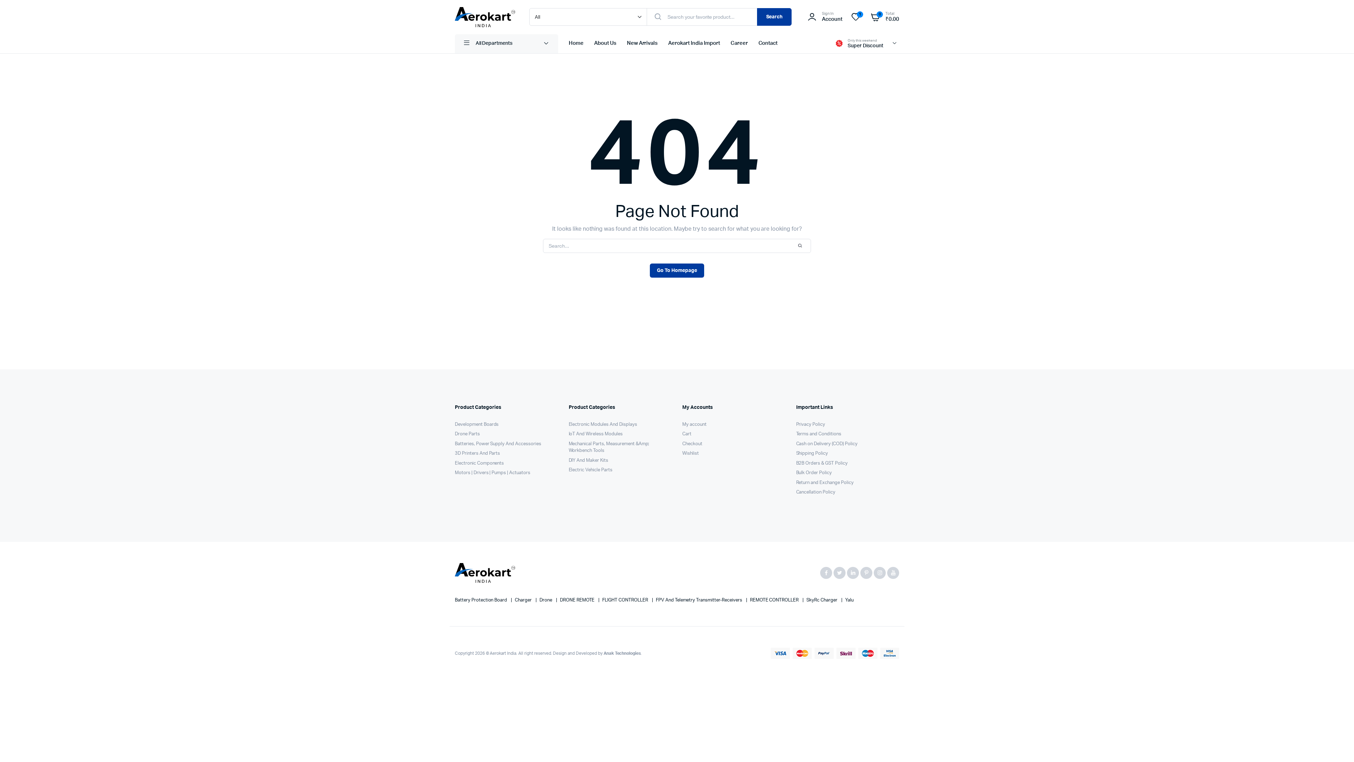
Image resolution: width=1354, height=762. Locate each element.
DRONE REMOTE (578, 600)
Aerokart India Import (694, 43)
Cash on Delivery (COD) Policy (827, 444)
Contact (768, 43)
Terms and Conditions (818, 434)
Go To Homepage (677, 270)
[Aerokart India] (485, 17)
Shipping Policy (812, 453)
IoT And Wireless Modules (596, 434)
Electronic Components (479, 463)
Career (739, 43)
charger (524, 600)
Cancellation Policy (815, 492)
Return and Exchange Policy (825, 482)
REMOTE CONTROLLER (775, 600)
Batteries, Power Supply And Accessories (498, 444)
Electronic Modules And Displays (603, 424)
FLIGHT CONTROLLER (625, 600)
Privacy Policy (810, 424)
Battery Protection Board (481, 600)
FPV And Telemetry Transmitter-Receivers (699, 600)
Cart (686, 434)
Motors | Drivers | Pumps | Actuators (492, 473)
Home (576, 43)
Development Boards (477, 424)
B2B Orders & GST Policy (822, 463)
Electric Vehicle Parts (590, 470)
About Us (605, 43)
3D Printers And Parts (477, 453)
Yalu (849, 600)
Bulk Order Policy (814, 473)
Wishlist (690, 453)
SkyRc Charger (822, 600)
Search (774, 16)
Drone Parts (467, 434)
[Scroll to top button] (1338, 746)
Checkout (692, 444)
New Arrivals (642, 43)
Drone (546, 600)
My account (694, 424)
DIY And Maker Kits (588, 460)
